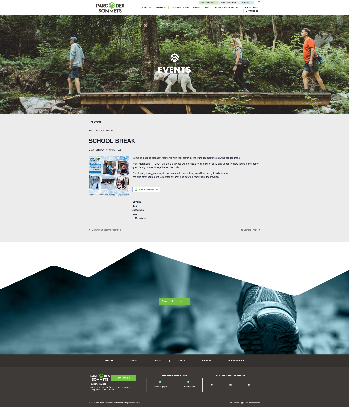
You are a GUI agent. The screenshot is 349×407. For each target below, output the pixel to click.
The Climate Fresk (248, 229)
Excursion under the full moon (106, 229)
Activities (146, 7)
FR (259, 2)
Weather (246, 2)
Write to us (124, 377)
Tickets (157, 361)
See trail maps (172, 301)
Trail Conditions (207, 2)
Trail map (161, 7)
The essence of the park (226, 7)
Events (196, 7)
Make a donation (228, 2)
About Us (206, 361)
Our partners (251, 7)
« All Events (95, 121)
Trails (133, 361)
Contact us (252, 10)
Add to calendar (146, 189)
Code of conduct (237, 361)
